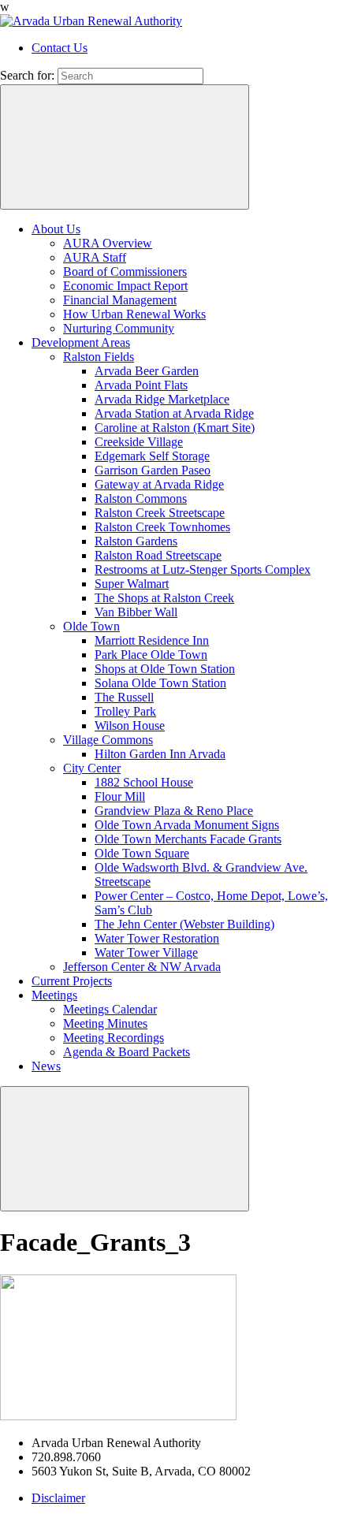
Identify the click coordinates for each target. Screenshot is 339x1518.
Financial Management (120, 300)
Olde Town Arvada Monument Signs (187, 825)
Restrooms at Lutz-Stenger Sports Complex (203, 569)
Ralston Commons (141, 498)
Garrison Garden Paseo (152, 470)
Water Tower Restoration (157, 938)
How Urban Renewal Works (134, 314)
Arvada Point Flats (141, 385)
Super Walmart (132, 583)
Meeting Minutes (105, 1023)
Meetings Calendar (110, 1009)
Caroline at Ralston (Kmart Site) (175, 427)
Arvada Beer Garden (147, 371)
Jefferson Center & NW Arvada (142, 966)
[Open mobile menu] (124, 1148)
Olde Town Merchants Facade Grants (188, 839)
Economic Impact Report (125, 285)
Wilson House (130, 725)
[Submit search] (124, 147)
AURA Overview (107, 243)
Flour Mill (120, 796)
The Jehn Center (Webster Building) (184, 924)
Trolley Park (125, 711)
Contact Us (60, 47)
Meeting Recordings (113, 1037)
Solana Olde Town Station (160, 683)
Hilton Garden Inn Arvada (160, 754)
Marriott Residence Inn (152, 640)
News (46, 1066)
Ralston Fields (98, 356)
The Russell (124, 697)
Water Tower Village (146, 952)
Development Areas (81, 342)
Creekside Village (139, 441)
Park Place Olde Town (151, 654)
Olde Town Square (142, 853)
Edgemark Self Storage (152, 456)
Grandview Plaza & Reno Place (174, 810)
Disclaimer (58, 1498)
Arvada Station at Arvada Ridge (174, 413)
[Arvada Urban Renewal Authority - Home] (91, 21)
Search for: (27, 75)
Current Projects (72, 981)
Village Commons (108, 739)
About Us (56, 229)
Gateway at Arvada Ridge (159, 484)
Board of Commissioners (125, 271)
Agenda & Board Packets (126, 1052)
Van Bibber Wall (136, 612)
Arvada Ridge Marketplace (162, 399)
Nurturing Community (118, 328)
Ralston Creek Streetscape (160, 512)
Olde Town (91, 626)
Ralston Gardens (136, 541)
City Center (92, 768)
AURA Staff (94, 257)
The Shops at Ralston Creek (164, 598)
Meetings (54, 995)
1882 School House (144, 782)
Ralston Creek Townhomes (162, 527)
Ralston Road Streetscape (158, 555)
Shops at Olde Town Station (165, 668)
